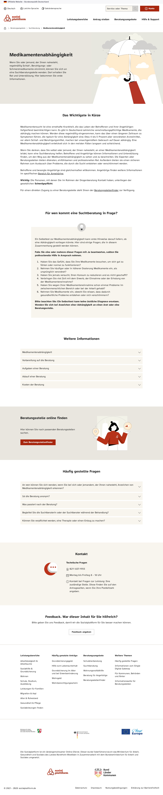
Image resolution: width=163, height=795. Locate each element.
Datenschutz (81, 788)
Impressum (96, 788)
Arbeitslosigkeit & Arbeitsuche (29, 662)
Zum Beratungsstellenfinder (38, 442)
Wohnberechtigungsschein (65, 683)
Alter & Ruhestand (29, 698)
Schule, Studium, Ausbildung (28, 682)
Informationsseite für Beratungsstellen (125, 682)
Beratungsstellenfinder (106, 190)
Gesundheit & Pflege (30, 703)
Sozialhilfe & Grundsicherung (28, 670)
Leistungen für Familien (32, 689)
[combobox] (12, 9)
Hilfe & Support (150, 19)
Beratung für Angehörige (95, 675)
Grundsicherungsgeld (62, 661)
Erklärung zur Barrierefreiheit (145, 788)
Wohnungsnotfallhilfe (93, 671)
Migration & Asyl (28, 694)
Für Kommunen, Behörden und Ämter (127, 675)
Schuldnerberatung (92, 661)
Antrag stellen (101, 19)
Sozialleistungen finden (31, 708)
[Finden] (135, 8)
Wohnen (24, 676)
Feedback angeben (81, 632)
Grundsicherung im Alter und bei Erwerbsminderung (65, 672)
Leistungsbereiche (77, 19)
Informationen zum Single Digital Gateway (127, 667)
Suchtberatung (34, 28)
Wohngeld (57, 678)
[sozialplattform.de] (15, 18)
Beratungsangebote (125, 19)
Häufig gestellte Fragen (126, 661)
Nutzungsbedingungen (116, 788)
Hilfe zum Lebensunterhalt (64, 666)
